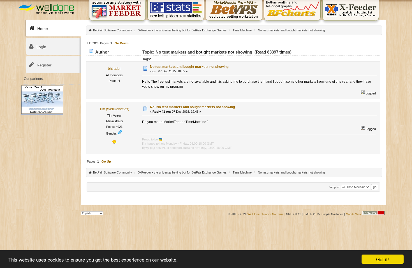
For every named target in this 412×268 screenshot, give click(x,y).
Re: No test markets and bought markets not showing (192, 107)
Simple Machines (332, 214)
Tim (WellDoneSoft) (114, 109)
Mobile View (353, 214)
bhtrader (114, 69)
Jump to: (334, 187)
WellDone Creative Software (265, 214)
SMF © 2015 (312, 214)
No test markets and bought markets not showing (189, 67)
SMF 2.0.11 (293, 214)
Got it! (382, 259)
